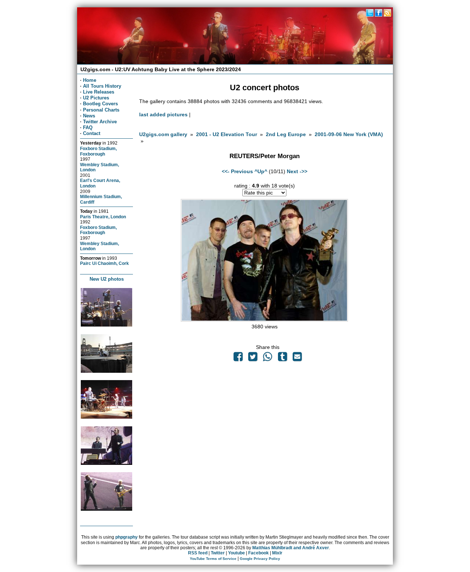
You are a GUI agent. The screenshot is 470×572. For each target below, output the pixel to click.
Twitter (218, 553)
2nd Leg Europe (286, 134)
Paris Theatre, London (103, 216)
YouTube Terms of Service (213, 559)
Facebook (258, 553)
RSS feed (197, 553)
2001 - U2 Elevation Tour (226, 134)
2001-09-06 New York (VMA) (349, 134)
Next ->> (297, 171)
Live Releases (98, 92)
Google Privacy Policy (260, 559)
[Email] (297, 358)
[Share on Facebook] (238, 358)
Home (89, 80)
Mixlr (277, 553)
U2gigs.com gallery (163, 134)
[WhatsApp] (267, 358)
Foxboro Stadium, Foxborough (98, 151)
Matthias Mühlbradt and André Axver (290, 548)
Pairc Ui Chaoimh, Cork (104, 263)
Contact (91, 133)
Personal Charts (101, 110)
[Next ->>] (264, 320)
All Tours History (102, 86)
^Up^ (260, 171)
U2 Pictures (96, 98)
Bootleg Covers (100, 103)
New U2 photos (107, 279)
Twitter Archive (100, 121)
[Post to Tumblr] (282, 358)
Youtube (236, 553)
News (89, 116)
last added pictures (163, 114)
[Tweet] (253, 358)
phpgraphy (126, 537)
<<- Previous (237, 171)
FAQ (88, 127)
